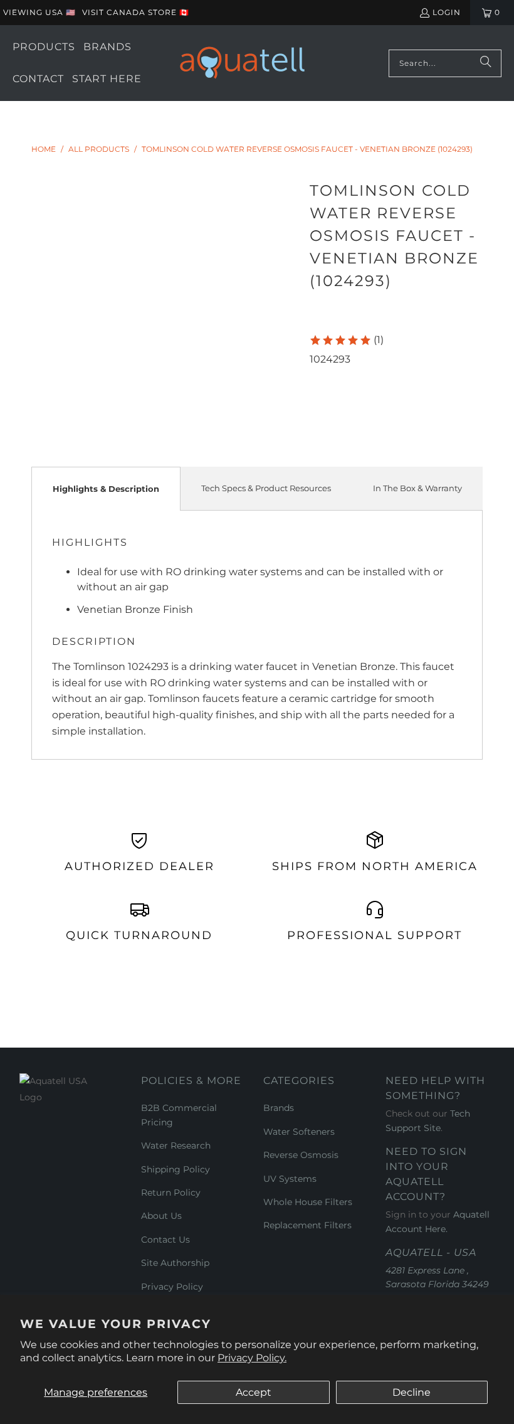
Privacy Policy (172, 1286)
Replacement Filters (307, 1225)
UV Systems (290, 1178)
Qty (317, 374)
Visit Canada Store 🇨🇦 (135, 12)
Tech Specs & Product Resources (266, 488)
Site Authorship (175, 1262)
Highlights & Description (106, 489)
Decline (411, 1392)
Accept (253, 1392)
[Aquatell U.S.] (242, 63)
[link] (346, 340)
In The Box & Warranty (417, 488)
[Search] (485, 63)
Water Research (176, 1145)
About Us (161, 1215)
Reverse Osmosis (300, 1155)
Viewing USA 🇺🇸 (39, 12)
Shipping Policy (175, 1169)
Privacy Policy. (252, 1358)
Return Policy (171, 1192)
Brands (278, 1107)
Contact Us (165, 1239)
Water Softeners (299, 1131)
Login (447, 12)
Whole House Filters (307, 1202)
